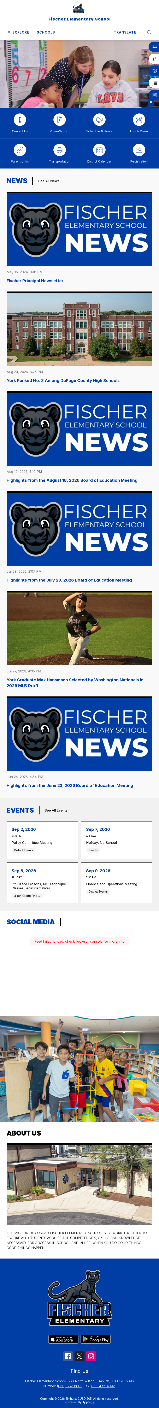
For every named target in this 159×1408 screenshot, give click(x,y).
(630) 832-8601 (69, 1386)
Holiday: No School (102, 843)
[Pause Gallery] (151, 102)
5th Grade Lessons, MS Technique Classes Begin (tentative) (39, 886)
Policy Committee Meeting (33, 843)
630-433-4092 (103, 1386)
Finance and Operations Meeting (112, 884)
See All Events (56, 810)
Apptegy (88, 1402)
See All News (48, 181)
